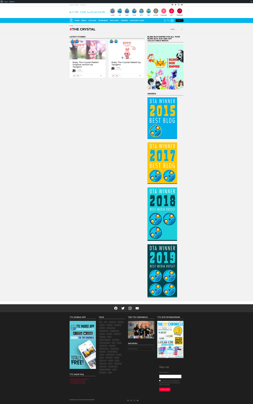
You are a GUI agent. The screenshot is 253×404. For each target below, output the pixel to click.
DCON (103, 328)
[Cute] (73, 41)
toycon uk (118, 363)
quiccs (119, 354)
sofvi (117, 360)
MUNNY (103, 351)
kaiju (119, 343)
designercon (111, 328)
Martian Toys (104, 348)
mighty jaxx (115, 348)
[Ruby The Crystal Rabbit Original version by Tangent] (87, 49)
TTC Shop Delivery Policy (77, 381)
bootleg (121, 322)
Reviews (124, 20)
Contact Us (83, 4)
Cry (148, 15)
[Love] (77, 41)
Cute (134, 15)
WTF (141, 15)
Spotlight (114, 20)
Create (179, 20)
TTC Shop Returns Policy (77, 383)
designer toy (104, 331)
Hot (171, 15)
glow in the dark (105, 340)
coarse (102, 325)
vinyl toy (103, 372)
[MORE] (101, 76)
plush (102, 354)
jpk (114, 343)
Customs (92, 20)
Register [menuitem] (12, 1)
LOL (120, 15)
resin (102, 357)
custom (110, 325)
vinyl (115, 369)
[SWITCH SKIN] (165, 20)
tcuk (111, 363)
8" (106, 322)
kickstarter (104, 346)
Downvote (78, 75)
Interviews (103, 20)
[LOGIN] (172, 20)
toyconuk (103, 366)
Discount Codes (74, 4)
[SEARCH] (168, 20)
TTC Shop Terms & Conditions (79, 379)
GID (110, 337)
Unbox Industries (105, 369)
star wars (103, 363)
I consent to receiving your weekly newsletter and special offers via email (169, 382)
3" (101, 322)
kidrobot (112, 346)
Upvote (74, 75)
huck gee (116, 340)
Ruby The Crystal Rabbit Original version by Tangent (86, 64)
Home (77, 20)
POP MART (110, 354)
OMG (127, 15)
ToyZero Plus (113, 366)
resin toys (109, 357)
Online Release (113, 351)
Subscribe (164, 389)
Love (112, 15)
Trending (179, 15)
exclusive (117, 334)
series (117, 357)
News (84, 20)
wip (110, 372)
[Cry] (116, 41)
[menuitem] (1, 1)
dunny (103, 334)
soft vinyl (103, 360)
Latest (155, 15)
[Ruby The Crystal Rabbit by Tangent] (126, 49)
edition (110, 334)
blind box (112, 322)
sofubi (111, 360)
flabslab (103, 337)
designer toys (115, 331)
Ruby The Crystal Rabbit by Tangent (126, 63)
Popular (164, 15)
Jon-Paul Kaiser (105, 343)
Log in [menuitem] (6, 1)
